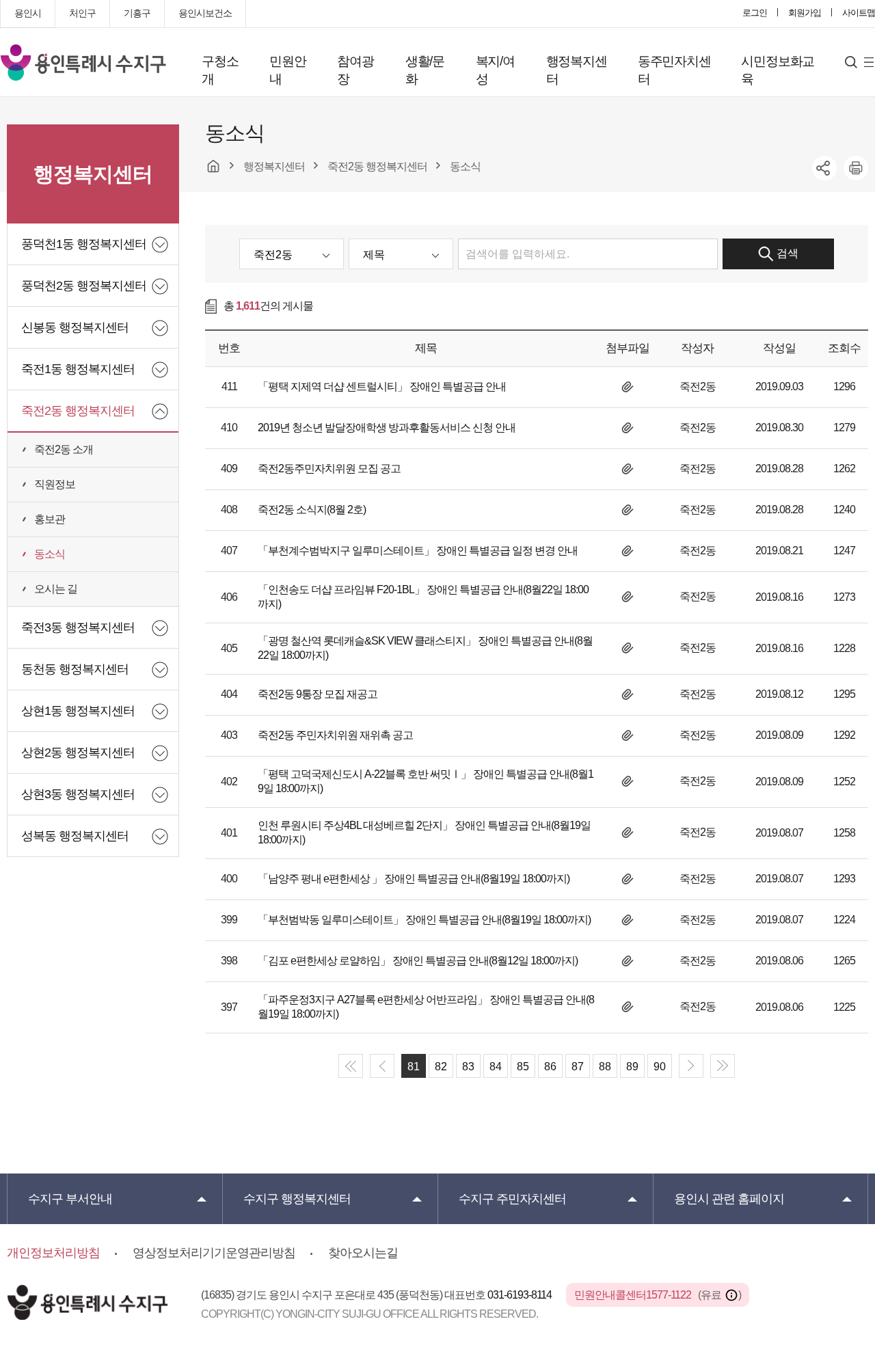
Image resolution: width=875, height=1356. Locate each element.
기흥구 (137, 13)
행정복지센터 (576, 70)
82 (441, 1066)
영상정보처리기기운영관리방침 (214, 1253)
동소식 (49, 554)
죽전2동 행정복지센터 (78, 411)
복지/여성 (495, 70)
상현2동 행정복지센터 (78, 752)
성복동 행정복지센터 (75, 836)
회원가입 (804, 13)
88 (605, 1066)
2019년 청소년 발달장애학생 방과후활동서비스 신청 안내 (386, 427)
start (350, 1066)
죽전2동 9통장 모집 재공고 (317, 694)
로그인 (754, 13)
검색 (787, 253)
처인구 (82, 13)
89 (632, 1066)
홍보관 (49, 519)
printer (856, 168)
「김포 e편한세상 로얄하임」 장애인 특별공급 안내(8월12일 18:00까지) (418, 960)
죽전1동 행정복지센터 (78, 369)
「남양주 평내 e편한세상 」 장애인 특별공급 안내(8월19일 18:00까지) (413, 878)
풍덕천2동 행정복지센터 (83, 286)
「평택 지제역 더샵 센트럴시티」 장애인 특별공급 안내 (382, 386)
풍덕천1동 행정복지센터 (83, 244)
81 (413, 1066)
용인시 (27, 13)
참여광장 (355, 70)
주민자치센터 (512, 1199)
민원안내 (287, 70)
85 (523, 1066)
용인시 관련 (729, 1199)
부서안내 (70, 1199)
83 (468, 1066)
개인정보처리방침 (53, 1253)
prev (382, 1066)
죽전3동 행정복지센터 (78, 627)
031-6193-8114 (520, 1295)
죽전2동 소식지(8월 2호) (312, 509)
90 (660, 1066)
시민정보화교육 (777, 70)
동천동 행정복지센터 (75, 669)
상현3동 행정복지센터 (78, 794)
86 (550, 1066)
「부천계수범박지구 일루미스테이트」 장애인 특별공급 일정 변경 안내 (418, 550)
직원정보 (54, 484)
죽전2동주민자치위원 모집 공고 (329, 468)
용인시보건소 (205, 13)
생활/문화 (424, 70)
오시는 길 (55, 589)
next (691, 1066)
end (722, 1066)
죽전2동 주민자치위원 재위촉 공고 (335, 735)
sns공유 (824, 168)
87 (577, 1066)
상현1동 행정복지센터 (78, 711)
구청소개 (220, 70)
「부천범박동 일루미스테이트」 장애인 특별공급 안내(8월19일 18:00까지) (424, 919)
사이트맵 (858, 13)
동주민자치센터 (674, 70)
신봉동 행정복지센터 (75, 327)
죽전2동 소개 (63, 449)
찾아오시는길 (363, 1253)
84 (495, 1066)
